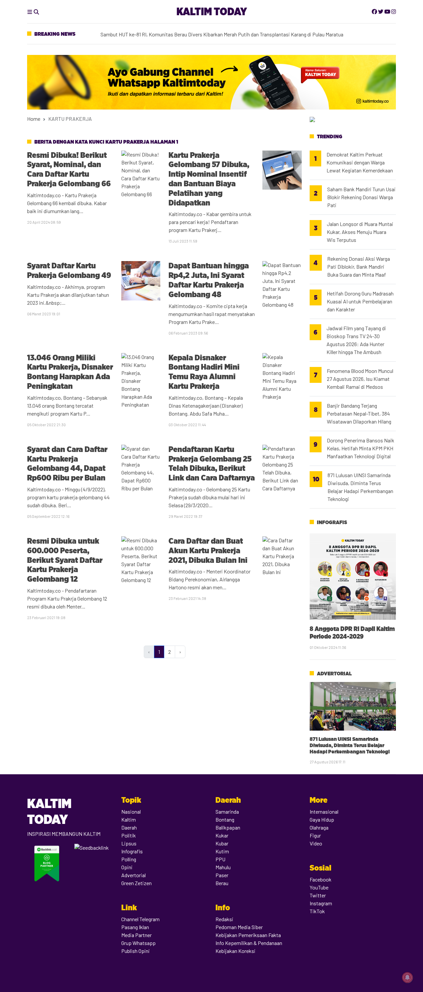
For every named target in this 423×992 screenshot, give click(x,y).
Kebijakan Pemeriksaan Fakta (248, 935)
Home (33, 118)
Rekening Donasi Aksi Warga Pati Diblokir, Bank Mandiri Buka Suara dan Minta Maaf (358, 266)
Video (316, 843)
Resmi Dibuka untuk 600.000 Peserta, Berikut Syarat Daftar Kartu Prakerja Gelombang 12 (64, 559)
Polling (128, 859)
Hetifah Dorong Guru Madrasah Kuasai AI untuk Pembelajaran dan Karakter (360, 301)
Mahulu (223, 867)
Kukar (221, 835)
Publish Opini (135, 951)
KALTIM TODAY (211, 11)
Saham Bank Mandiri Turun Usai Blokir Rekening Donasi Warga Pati (361, 197)
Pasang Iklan (135, 927)
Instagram (321, 903)
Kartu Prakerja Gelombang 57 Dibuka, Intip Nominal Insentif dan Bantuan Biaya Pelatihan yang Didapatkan (209, 179)
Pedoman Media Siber (239, 927)
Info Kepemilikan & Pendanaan (248, 943)
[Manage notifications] (407, 977)
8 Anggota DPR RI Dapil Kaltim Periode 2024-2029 (352, 632)
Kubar (221, 843)
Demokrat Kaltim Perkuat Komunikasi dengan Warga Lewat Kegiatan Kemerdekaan (191, 29)
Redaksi (224, 919)
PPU (220, 859)
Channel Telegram (140, 919)
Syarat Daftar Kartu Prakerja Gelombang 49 (69, 270)
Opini (127, 867)
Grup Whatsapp (138, 943)
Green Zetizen (136, 883)
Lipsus (128, 843)
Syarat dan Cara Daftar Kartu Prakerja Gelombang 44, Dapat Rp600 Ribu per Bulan (67, 463)
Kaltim (128, 819)
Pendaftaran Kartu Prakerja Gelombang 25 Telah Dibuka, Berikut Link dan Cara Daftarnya (212, 463)
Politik (128, 835)
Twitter (318, 895)
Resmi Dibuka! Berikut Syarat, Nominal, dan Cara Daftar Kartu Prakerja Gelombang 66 (69, 169)
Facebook (320, 879)
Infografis (332, 522)
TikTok (317, 911)
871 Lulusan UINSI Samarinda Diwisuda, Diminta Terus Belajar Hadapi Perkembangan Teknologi (360, 487)
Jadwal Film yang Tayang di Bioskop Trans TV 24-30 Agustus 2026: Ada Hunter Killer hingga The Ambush (356, 340)
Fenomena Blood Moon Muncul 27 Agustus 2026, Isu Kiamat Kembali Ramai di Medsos (360, 379)
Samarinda (227, 811)
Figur (315, 835)
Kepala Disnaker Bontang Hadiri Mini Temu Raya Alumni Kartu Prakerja (204, 371)
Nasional (131, 811)
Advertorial (334, 673)
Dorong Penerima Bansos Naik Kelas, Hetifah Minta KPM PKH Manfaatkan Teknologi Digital (360, 448)
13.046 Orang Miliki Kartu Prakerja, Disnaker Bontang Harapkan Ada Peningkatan (70, 371)
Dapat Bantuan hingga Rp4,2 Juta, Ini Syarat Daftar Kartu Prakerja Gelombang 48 (209, 279)
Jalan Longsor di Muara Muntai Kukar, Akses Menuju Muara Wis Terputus (360, 232)
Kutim (222, 851)
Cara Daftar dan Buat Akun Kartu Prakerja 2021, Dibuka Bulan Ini (208, 550)
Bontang (224, 819)
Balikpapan (227, 827)
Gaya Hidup (322, 819)
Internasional (324, 811)
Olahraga (319, 827)
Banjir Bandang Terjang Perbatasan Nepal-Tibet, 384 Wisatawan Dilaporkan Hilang (359, 413)
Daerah (129, 827)
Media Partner (136, 935)
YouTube (319, 887)
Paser (221, 875)
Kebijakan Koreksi (235, 951)
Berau (221, 883)
